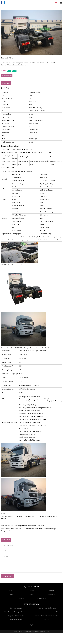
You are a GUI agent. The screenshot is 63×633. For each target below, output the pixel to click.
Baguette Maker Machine (16, 616)
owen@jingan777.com (44, 631)
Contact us (51, 594)
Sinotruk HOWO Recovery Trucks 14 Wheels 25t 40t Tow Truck (24, 525)
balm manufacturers (16, 619)
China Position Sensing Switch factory (16, 612)
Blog (31, 594)
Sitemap (21, 598)
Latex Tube (46, 619)
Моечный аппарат (16, 608)
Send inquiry (7, 75)
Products (51, 591)
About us (31, 591)
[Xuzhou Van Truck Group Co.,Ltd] (3, 2)
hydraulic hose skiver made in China (46, 616)
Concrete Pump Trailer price (47, 608)
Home (11, 591)
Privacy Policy (41, 598)
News (11, 594)
